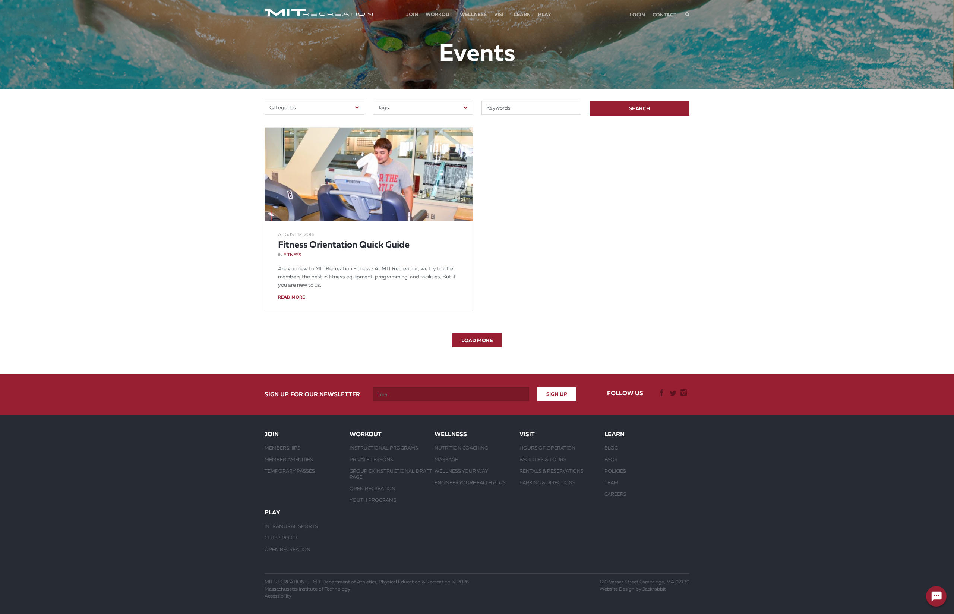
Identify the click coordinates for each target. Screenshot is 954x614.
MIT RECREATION (285, 581)
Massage (446, 459)
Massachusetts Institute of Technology (307, 588)
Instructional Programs (384, 448)
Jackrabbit (654, 588)
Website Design (617, 588)
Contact (664, 14)
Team (611, 482)
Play (544, 14)
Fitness (292, 254)
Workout (439, 14)
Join (412, 14)
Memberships (282, 448)
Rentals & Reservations (551, 471)
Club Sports (281, 538)
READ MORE (291, 297)
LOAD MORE (477, 340)
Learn (522, 14)
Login (637, 14)
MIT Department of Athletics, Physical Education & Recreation (382, 581)
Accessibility (278, 595)
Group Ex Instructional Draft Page (391, 474)
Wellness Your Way (461, 471)
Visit (500, 14)
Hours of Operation (547, 448)
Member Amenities (289, 459)
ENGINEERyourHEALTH (470, 482)
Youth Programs (373, 500)
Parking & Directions (547, 482)
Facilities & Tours (542, 459)
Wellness (473, 14)
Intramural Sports (291, 526)
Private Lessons (371, 459)
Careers (615, 494)
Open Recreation (372, 488)
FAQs (610, 459)
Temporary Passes (290, 471)
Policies (615, 471)
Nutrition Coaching (461, 448)
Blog (611, 448)
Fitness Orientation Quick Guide (344, 244)
